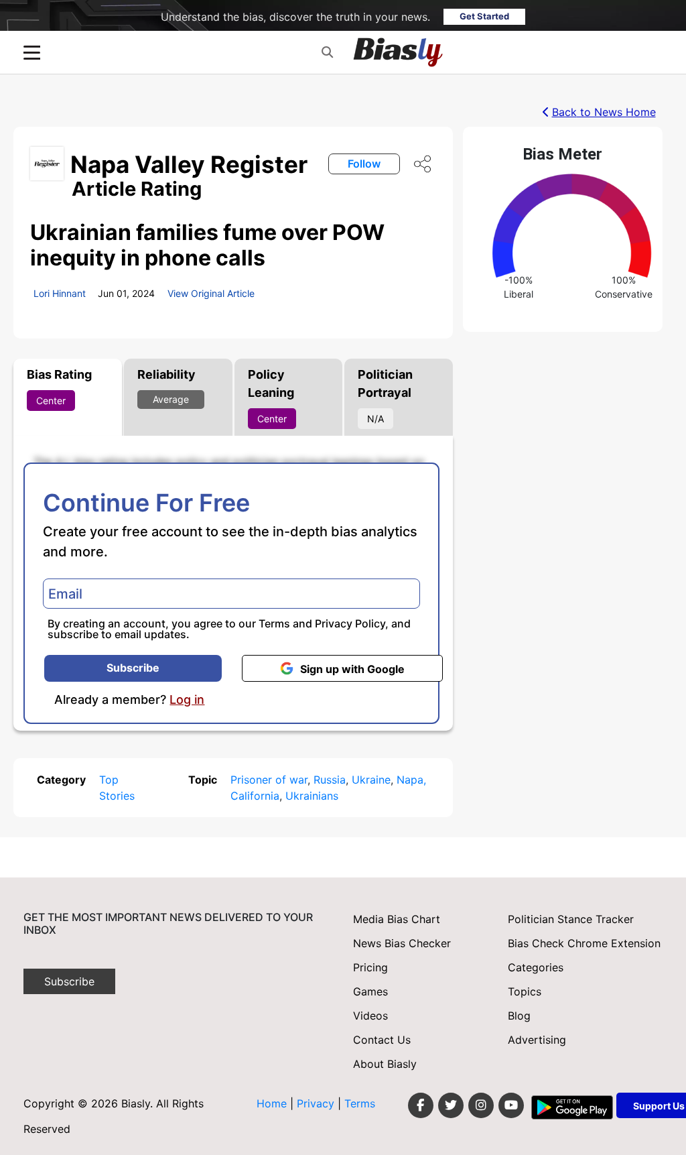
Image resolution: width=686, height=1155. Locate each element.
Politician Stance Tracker (571, 919)
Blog (519, 1015)
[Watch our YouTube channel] (511, 1105)
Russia (330, 779)
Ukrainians (311, 795)
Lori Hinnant (59, 293)
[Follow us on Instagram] (481, 1105)
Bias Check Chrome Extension (584, 943)
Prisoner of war (268, 779)
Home (272, 1103)
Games (370, 991)
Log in (186, 700)
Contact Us (382, 1039)
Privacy (317, 1103)
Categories (535, 967)
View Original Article (211, 293)
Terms (274, 623)
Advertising (537, 1039)
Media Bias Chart (396, 919)
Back (604, 112)
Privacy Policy (350, 623)
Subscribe (133, 667)
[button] (327, 52)
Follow (364, 163)
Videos (370, 1015)
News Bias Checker (402, 943)
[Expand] (31, 53)
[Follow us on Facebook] (420, 1105)
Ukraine (371, 779)
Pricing (370, 967)
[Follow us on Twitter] (451, 1105)
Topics (524, 991)
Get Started (484, 16)
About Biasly (385, 1064)
